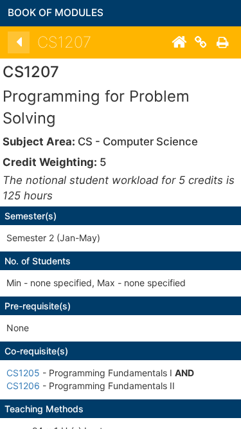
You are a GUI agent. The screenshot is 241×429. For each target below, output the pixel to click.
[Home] (179, 42)
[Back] (19, 42)
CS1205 (23, 372)
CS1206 (23, 385)
